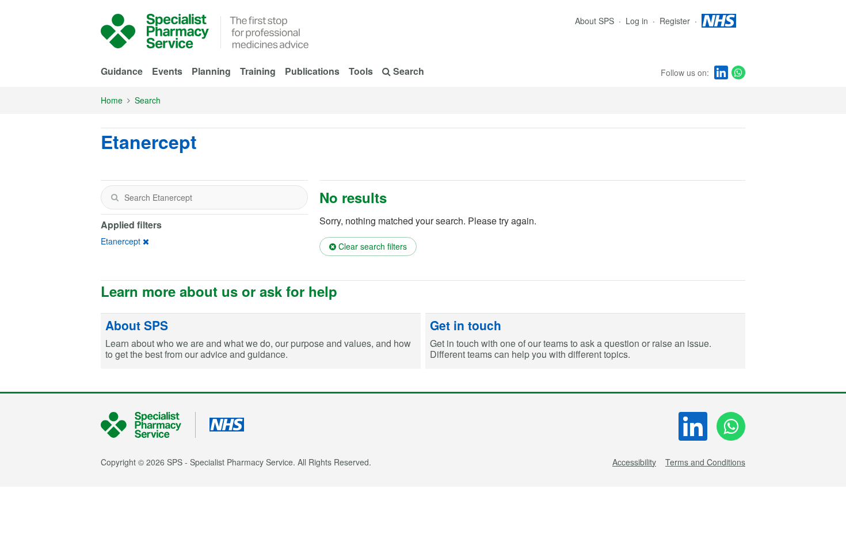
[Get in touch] (585, 341)
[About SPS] (261, 341)
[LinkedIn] (721, 72)
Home (112, 100)
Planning (211, 71)
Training (258, 71)
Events (167, 71)
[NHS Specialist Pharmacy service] (155, 31)
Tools (361, 71)
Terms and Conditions (705, 462)
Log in (638, 20)
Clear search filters (371, 246)
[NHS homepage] (719, 21)
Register (676, 20)
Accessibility (634, 462)
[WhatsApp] (738, 72)
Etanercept (120, 241)
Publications (312, 71)
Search (148, 100)
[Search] (114, 197)
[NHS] (148, 425)
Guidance (122, 71)
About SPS (594, 20)
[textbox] (204, 197)
